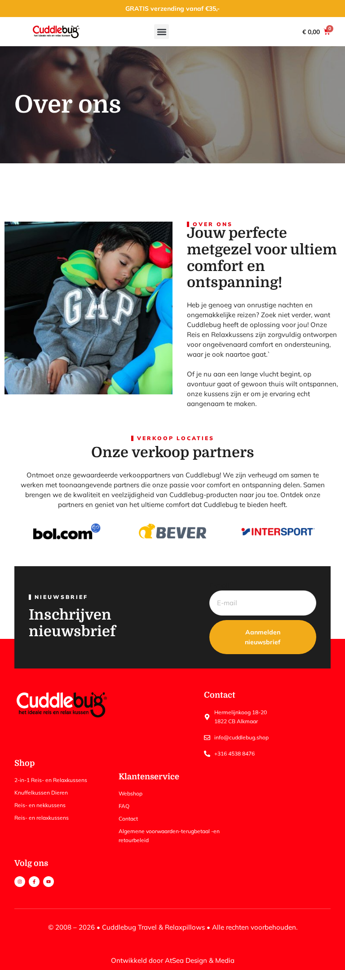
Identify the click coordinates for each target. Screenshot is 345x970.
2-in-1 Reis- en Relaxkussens (50, 780)
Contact (128, 818)
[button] (161, 31)
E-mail (219, 585)
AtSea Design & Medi (197, 960)
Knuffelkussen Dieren (41, 792)
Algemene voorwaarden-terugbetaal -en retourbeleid (169, 835)
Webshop (130, 793)
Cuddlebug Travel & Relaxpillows (153, 927)
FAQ (124, 806)
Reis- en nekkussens (40, 805)
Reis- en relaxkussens (41, 817)
